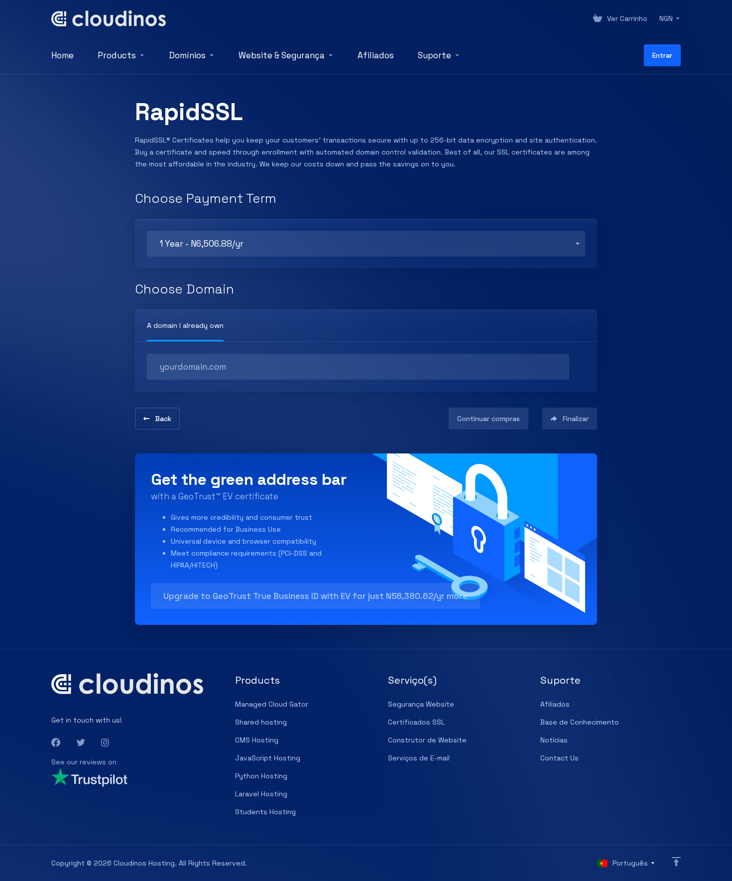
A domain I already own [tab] (185, 325)
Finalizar (576, 418)
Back (163, 418)
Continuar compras (488, 418)
